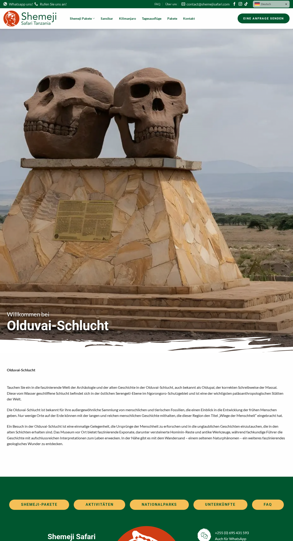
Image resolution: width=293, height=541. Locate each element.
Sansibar (107, 18)
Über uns (171, 4)
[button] (271, 4)
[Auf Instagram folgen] (240, 4)
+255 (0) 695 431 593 (232, 532)
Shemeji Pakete (81, 18)
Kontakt (189, 18)
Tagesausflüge (151, 18)
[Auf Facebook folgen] (234, 4)
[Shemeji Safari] (33, 18)
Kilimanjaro (127, 18)
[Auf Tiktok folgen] (246, 4)
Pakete (172, 18)
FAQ (157, 4)
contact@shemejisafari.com (207, 4)
